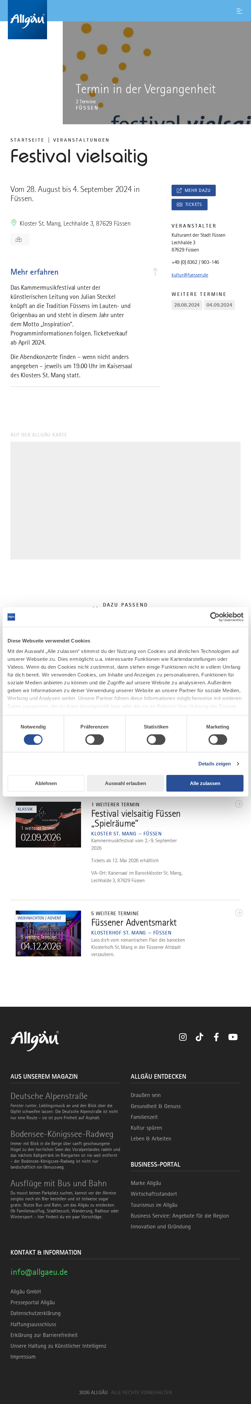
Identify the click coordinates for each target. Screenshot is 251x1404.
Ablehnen (46, 783)
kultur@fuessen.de (190, 275)
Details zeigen (214, 763)
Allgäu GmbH (25, 1291)
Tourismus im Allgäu (154, 1205)
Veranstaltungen (81, 140)
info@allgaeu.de (39, 1272)
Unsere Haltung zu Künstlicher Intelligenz (58, 1346)
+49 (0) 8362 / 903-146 (195, 262)
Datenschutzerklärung (35, 1313)
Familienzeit (144, 1117)
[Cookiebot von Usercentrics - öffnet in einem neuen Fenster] (214, 617)
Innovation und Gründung (161, 1226)
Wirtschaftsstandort (154, 1193)
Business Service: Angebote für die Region (180, 1215)
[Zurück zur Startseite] (125, 19)
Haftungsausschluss (33, 1324)
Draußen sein (146, 1095)
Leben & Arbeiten (151, 1138)
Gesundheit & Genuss (156, 1106)
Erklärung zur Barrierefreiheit (44, 1335)
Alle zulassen (205, 783)
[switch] (94, 739)
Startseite (27, 140)
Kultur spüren (146, 1127)
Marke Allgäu (146, 1183)
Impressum (23, 1356)
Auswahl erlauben (125, 783)
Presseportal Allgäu (32, 1302)
